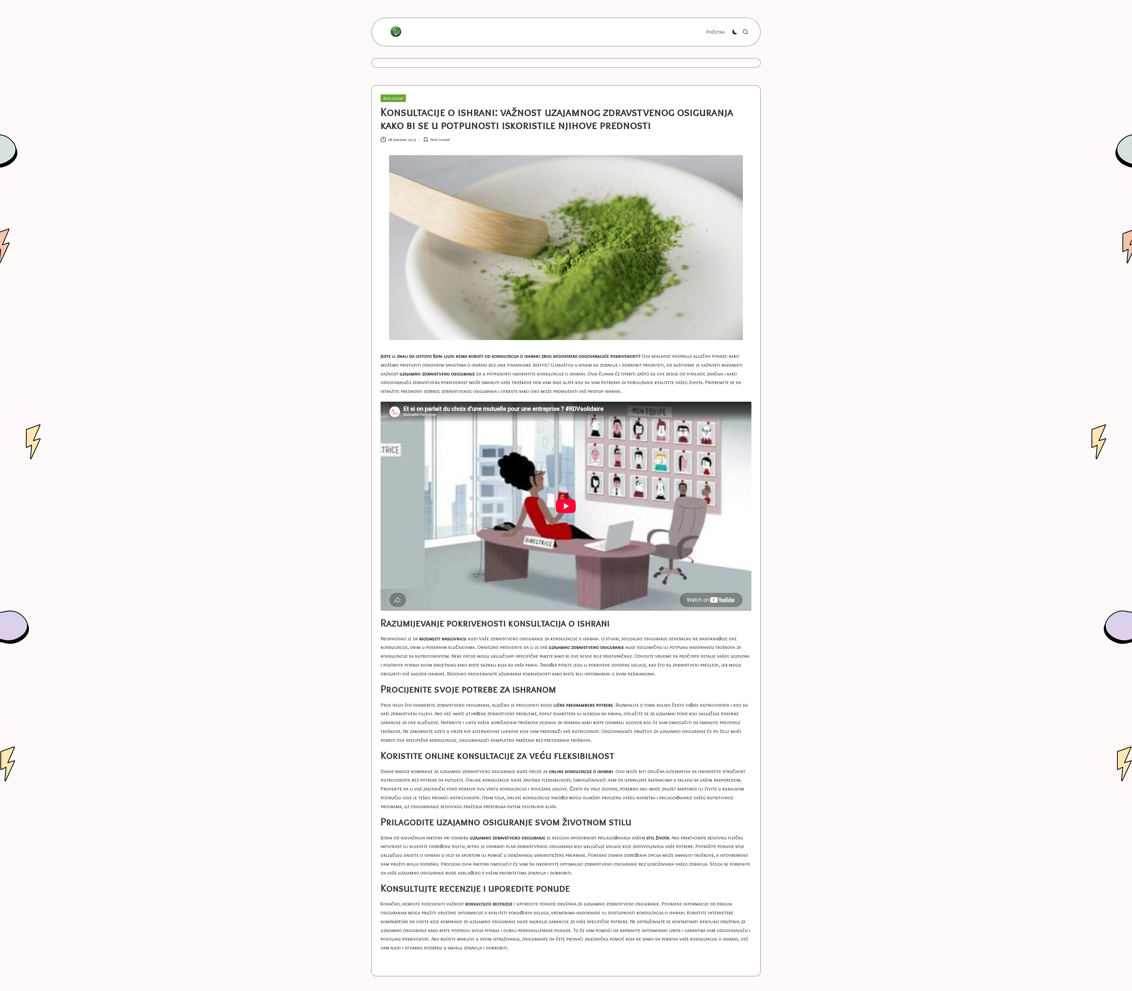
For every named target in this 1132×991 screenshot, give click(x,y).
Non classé (393, 98)
